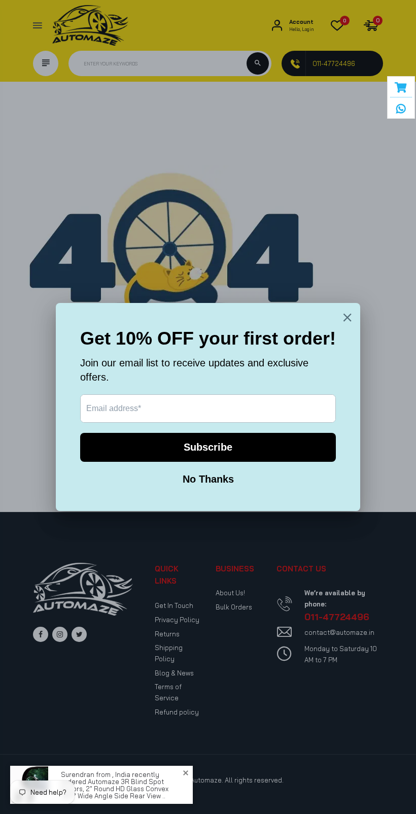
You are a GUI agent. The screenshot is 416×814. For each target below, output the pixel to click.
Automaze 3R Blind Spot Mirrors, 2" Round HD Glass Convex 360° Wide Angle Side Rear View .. (114, 788)
